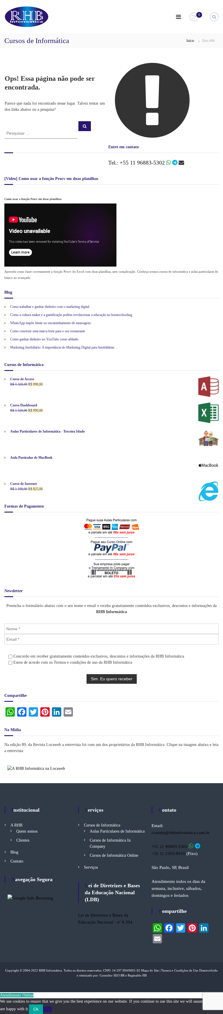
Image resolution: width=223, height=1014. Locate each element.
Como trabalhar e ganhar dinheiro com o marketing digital (49, 307)
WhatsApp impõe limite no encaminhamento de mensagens (50, 323)
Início (190, 41)
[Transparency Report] (30, 897)
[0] (194, 17)
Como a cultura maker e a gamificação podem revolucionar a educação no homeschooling (71, 315)
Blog (14, 852)
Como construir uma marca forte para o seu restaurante (47, 331)
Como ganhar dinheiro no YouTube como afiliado (44, 339)
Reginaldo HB (137, 975)
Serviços (91, 867)
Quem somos (26, 831)
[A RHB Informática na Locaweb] (36, 768)
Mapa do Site (150, 970)
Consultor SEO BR (112, 975)
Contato (16, 861)
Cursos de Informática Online (114, 855)
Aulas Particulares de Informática (117, 831)
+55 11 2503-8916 (168, 853)
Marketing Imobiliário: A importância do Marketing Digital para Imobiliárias (62, 347)
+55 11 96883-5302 (170, 846)
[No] (47, 1009)
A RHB (16, 825)
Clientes (22, 840)
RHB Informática (50, 970)
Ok (36, 1009)
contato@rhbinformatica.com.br (181, 832)
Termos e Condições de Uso (179, 970)
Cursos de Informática (102, 825)
